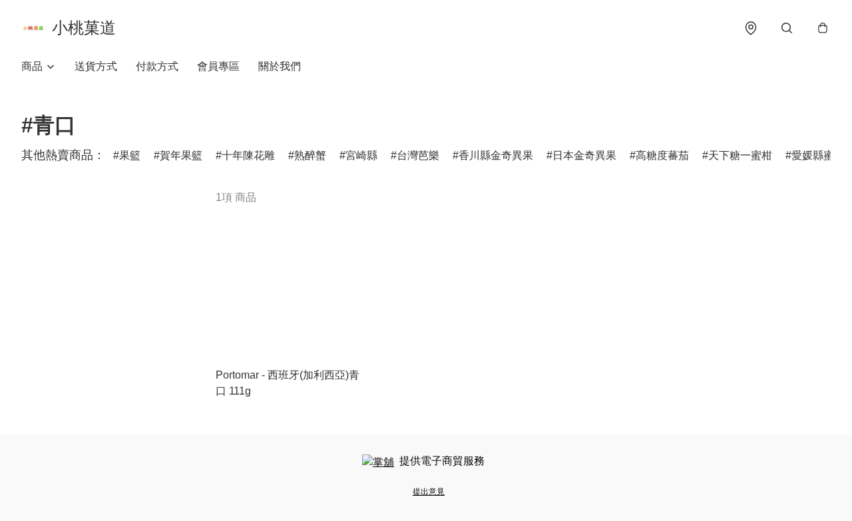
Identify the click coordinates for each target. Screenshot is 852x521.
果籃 (129, 155)
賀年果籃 (181, 155)
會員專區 (218, 66)
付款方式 (157, 66)
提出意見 (429, 491)
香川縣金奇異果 (496, 155)
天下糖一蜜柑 (740, 155)
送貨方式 (96, 66)
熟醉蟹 (310, 155)
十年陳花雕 (248, 155)
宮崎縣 (361, 155)
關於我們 (279, 66)
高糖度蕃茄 (662, 155)
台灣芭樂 (418, 155)
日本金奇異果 (584, 155)
